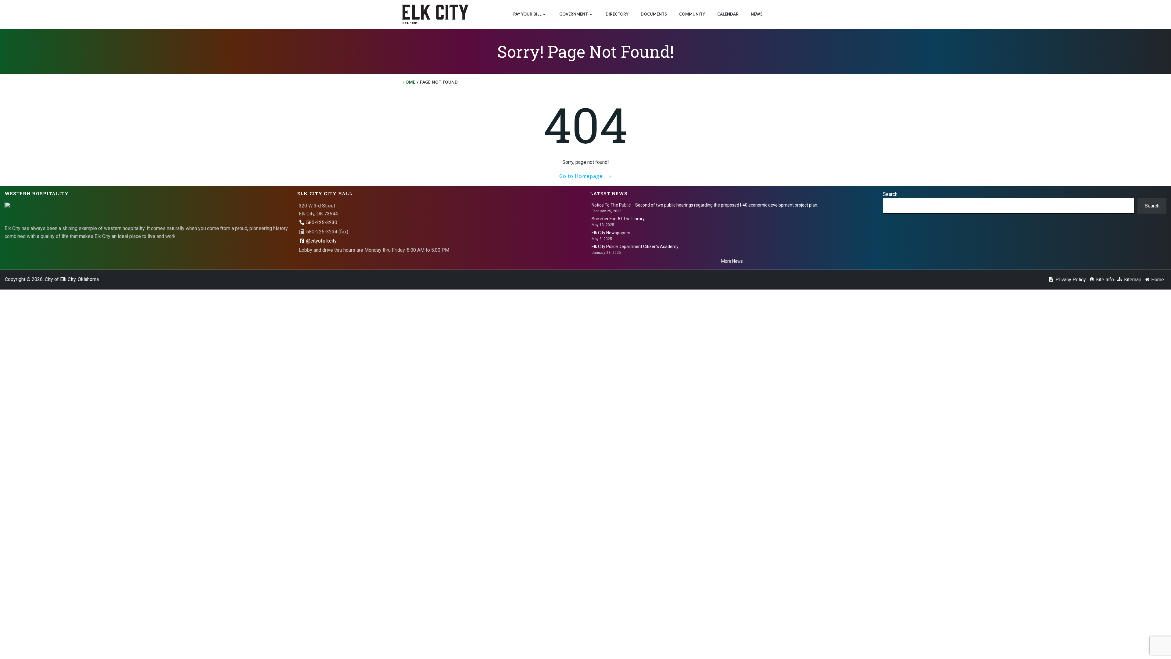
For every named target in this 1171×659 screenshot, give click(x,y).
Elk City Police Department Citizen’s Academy (635, 246)
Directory (617, 14)
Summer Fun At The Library (618, 218)
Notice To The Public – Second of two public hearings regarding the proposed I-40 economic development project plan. (705, 205)
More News (732, 261)
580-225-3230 (321, 222)
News (757, 14)
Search (890, 194)
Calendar (728, 14)
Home (409, 82)
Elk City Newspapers (611, 232)
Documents (654, 14)
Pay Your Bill (527, 14)
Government (573, 14)
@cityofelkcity (321, 241)
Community (692, 14)
